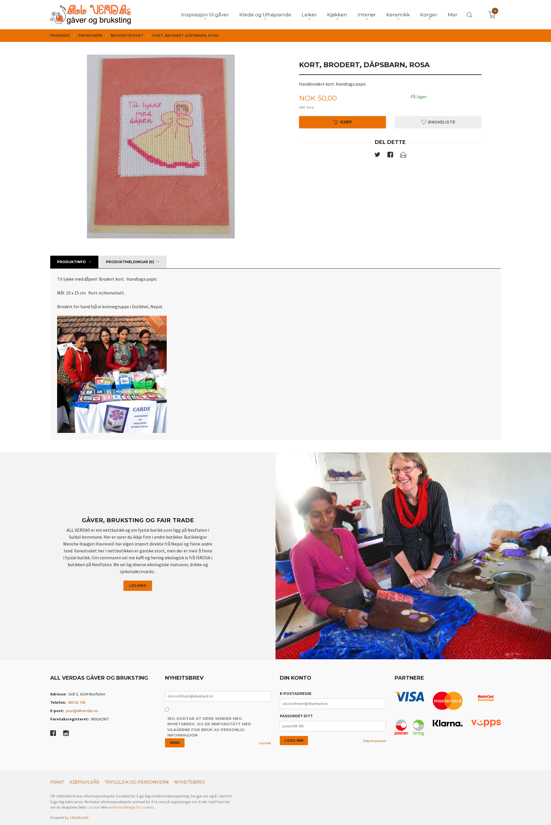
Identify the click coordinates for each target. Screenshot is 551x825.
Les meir (137, 585)
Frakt (57, 782)
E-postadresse (295, 693)
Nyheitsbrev (189, 782)
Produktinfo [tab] (71, 262)
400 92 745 (77, 702)
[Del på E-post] (403, 156)
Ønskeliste (440, 122)
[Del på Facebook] (390, 156)
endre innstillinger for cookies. (131, 807)
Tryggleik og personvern (137, 782)
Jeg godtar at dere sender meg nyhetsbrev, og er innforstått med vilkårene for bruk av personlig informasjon (209, 727)
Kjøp (346, 122)
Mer (452, 15)
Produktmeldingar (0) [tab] (130, 262)
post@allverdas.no (82, 710)
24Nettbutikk (79, 817)
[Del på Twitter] (377, 156)
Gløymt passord (374, 741)
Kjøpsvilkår (84, 782)
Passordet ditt (296, 716)
